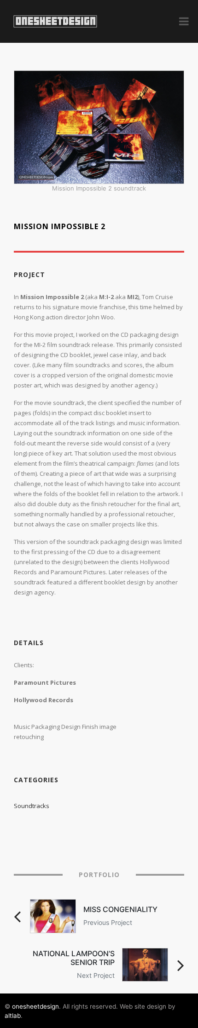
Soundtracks (31, 806)
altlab (13, 1015)
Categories (36, 780)
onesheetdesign (35, 1006)
